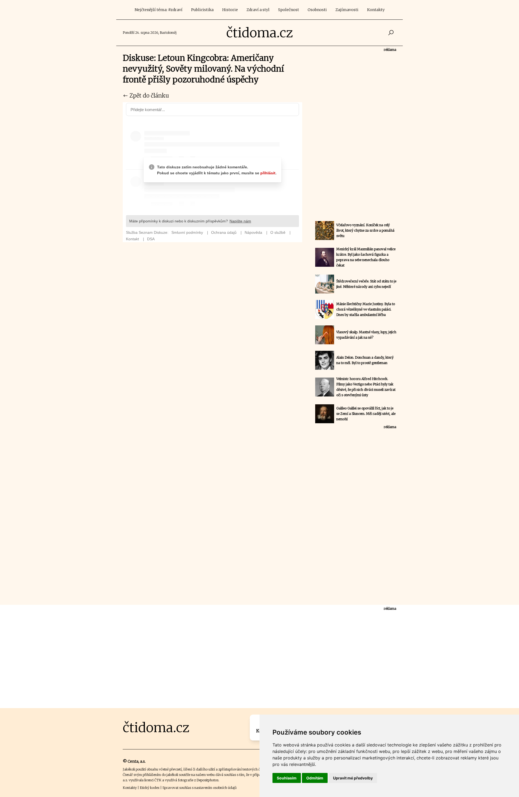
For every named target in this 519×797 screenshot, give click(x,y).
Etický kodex (149, 788)
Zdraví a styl (258, 9)
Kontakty (376, 9)
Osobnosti (317, 9)
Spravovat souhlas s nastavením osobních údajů (199, 788)
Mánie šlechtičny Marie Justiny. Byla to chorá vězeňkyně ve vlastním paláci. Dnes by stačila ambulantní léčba (365, 309)
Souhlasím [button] (287, 778)
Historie (230, 9)
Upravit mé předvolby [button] (353, 778)
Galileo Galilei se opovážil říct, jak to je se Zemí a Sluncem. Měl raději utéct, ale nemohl (365, 413)
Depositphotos (207, 780)
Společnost (288, 9)
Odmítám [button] (314, 778)
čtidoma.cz (259, 33)
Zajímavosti (346, 9)
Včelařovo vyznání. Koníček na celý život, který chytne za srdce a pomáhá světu (365, 230)
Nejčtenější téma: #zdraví (158, 9)
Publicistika (202, 9)
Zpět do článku (148, 95)
